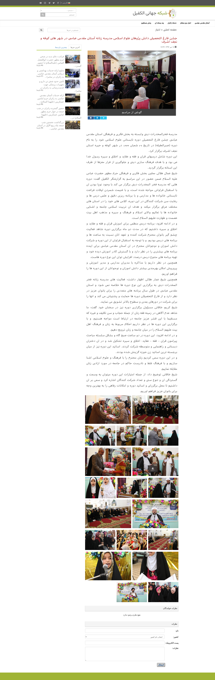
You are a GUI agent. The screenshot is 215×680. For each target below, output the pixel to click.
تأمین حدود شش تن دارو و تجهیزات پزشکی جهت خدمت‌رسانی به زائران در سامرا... (60, 85)
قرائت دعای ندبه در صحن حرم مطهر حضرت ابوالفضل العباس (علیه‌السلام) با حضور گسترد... (59, 61)
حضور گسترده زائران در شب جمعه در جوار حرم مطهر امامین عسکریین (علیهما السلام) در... (59, 112)
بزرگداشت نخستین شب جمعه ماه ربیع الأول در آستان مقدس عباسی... (50, 125)
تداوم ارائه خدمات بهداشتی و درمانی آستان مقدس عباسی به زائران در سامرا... (50, 73)
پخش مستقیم (146, 22)
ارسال (161, 665)
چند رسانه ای (159, 22)
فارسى (65, 3)
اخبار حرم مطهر (185, 22)
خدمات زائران (172, 22)
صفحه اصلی (170, 29)
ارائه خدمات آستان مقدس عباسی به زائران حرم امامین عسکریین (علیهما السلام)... (50, 98)
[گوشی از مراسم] (132, 80)
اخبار (158, 29)
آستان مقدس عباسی (202, 22)
